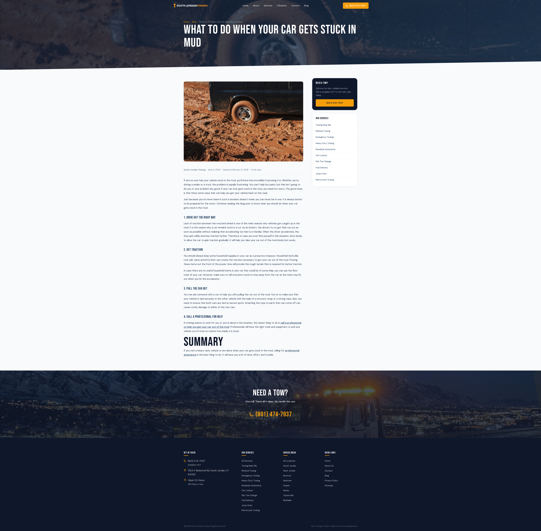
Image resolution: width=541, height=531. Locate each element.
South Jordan (289, 466)
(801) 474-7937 (334, 102)
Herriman (287, 480)
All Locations (289, 461)
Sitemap (329, 485)
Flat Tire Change (323, 161)
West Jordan (289, 470)
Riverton (287, 475)
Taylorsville (288, 495)
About (256, 5)
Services (268, 5)
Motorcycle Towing (325, 180)
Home (245, 5)
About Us (329, 466)
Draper (286, 485)
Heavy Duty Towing (325, 143)
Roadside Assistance (325, 149)
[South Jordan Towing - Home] (190, 5)
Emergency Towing (325, 137)
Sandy (286, 490)
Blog (306, 5)
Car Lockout (321, 155)
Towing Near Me (323, 125)
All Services (247, 461)
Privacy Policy (331, 480)
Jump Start (321, 173)
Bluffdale (287, 500)
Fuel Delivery (322, 167)
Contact (295, 5)
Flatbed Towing (323, 131)
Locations (282, 5)
